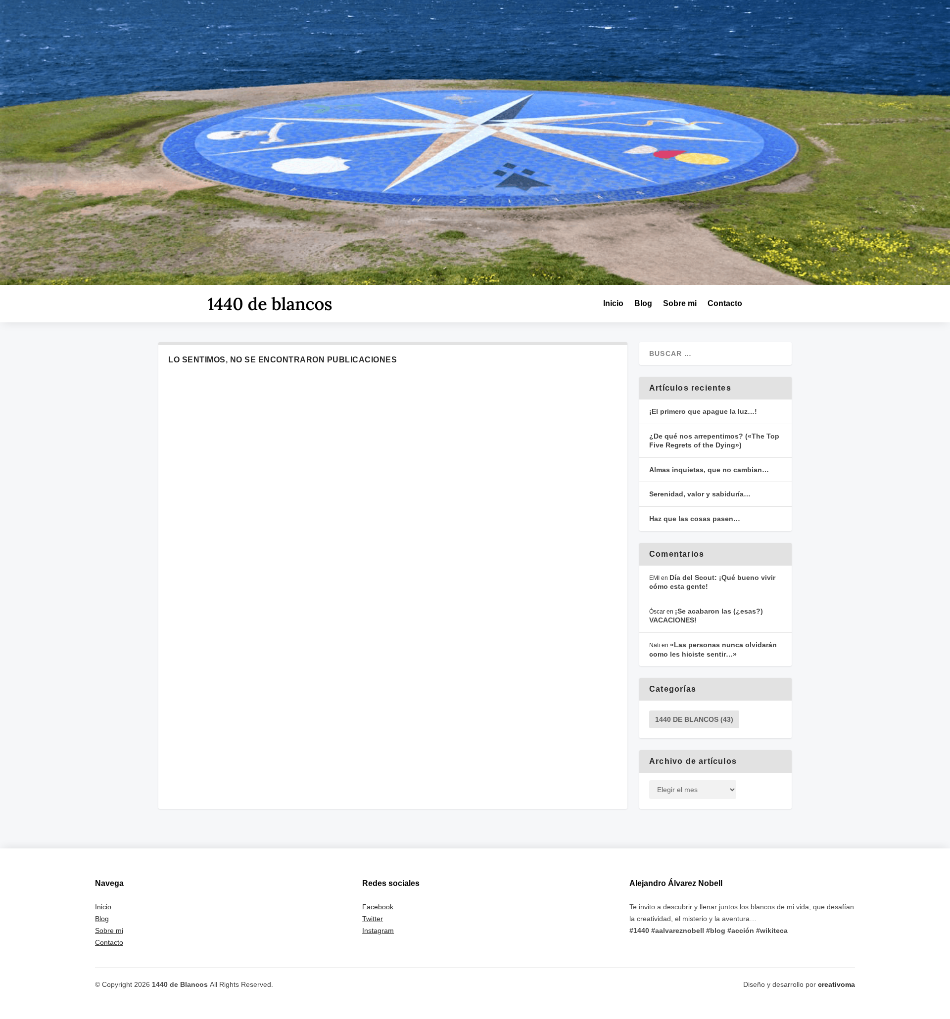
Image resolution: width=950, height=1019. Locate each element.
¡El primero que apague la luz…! (703, 411)
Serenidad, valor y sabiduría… (700, 494)
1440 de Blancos (694, 719)
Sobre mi (680, 303)
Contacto (725, 303)
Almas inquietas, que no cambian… (709, 470)
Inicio (613, 303)
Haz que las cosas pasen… (694, 519)
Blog (643, 303)
